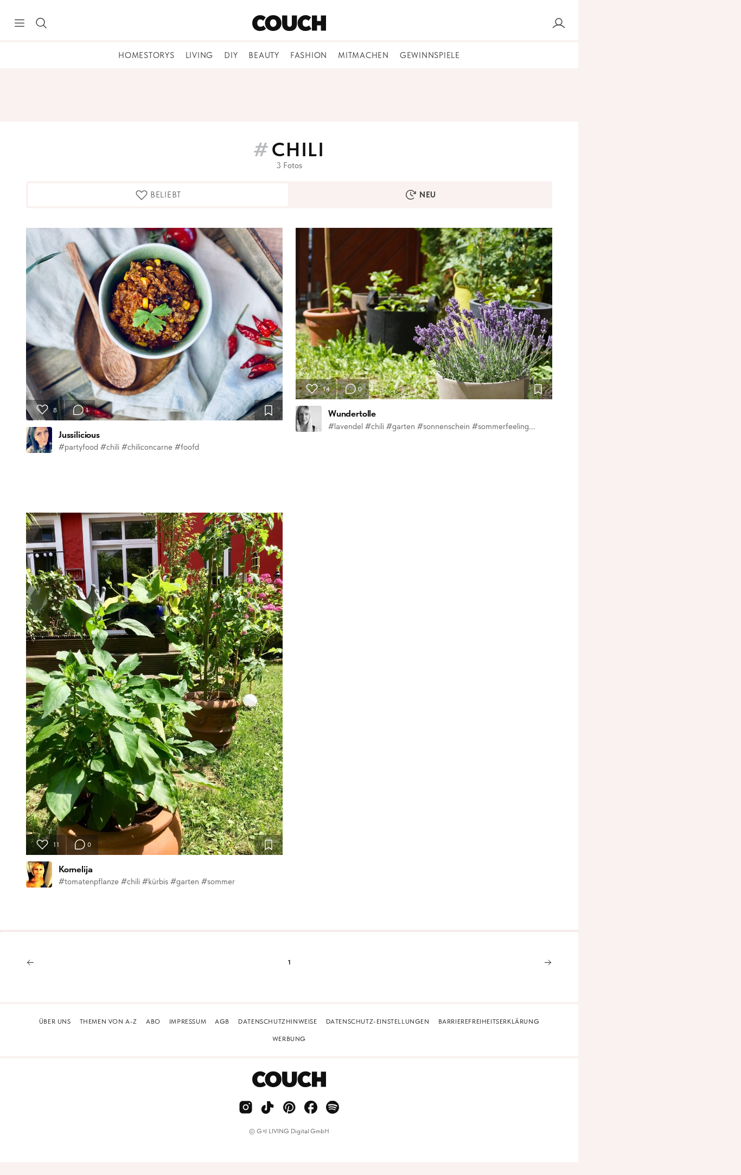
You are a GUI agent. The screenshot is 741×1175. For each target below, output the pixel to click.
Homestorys (146, 55)
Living (200, 55)
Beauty (263, 55)
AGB (222, 1021)
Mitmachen (363, 55)
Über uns (55, 1021)
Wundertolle (352, 413)
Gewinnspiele (430, 55)
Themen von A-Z (108, 1021)
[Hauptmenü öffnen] (19, 23)
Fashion (308, 55)
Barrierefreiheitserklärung (489, 1021)
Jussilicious (79, 434)
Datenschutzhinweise (277, 1021)
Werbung (289, 1039)
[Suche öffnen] (41, 23)
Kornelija (75, 869)
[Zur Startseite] (288, 23)
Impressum (187, 1021)
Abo (153, 1021)
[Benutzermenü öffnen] (558, 23)
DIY (231, 55)
